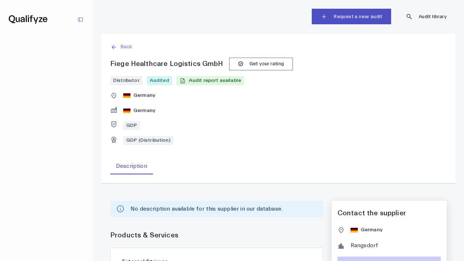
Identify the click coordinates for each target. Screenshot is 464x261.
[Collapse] (80, 20)
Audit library (433, 17)
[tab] (131, 166)
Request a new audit (358, 17)
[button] (278, 46)
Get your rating (266, 64)
